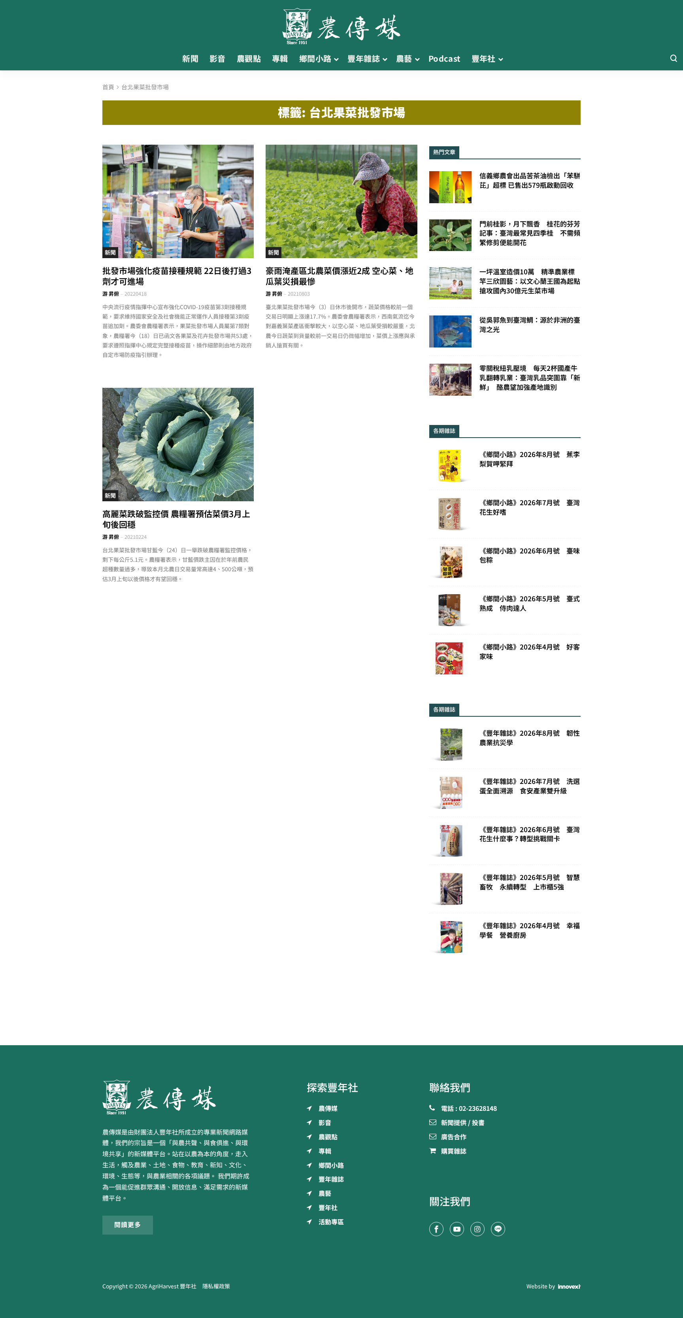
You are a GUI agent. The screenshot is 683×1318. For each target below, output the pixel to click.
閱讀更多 (127, 1224)
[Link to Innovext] (569, 1286)
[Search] (673, 59)
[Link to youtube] (457, 1229)
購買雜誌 (453, 1151)
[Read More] (178, 201)
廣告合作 (453, 1137)
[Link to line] (498, 1229)
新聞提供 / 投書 (463, 1123)
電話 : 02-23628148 (469, 1108)
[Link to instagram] (477, 1229)
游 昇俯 (110, 294)
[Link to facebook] (436, 1229)
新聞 (110, 252)
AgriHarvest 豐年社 (172, 1286)
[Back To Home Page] (178, 1097)
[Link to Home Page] (341, 23)
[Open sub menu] (336, 58)
